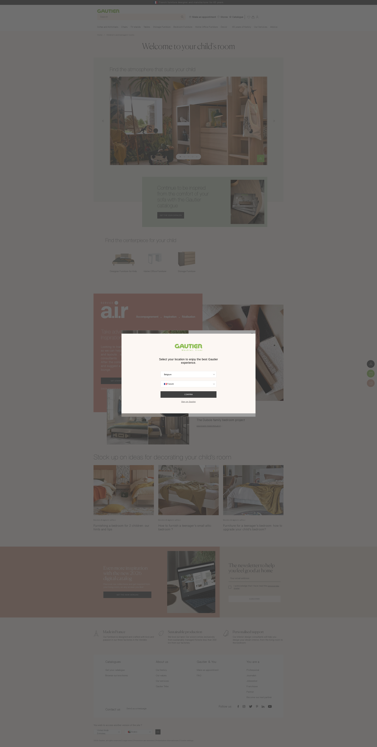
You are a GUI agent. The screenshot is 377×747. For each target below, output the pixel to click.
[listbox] (188, 374)
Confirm (188, 394)
